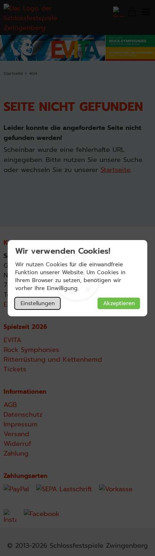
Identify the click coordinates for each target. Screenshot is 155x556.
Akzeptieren (119, 303)
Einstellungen (38, 303)
